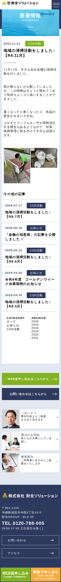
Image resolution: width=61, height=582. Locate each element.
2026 (35, 321)
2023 (35, 331)
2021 (35, 337)
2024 (35, 328)
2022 (35, 334)
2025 (35, 324)
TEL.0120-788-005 (23, 523)
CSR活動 (13, 329)
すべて (11, 321)
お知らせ (13, 325)
